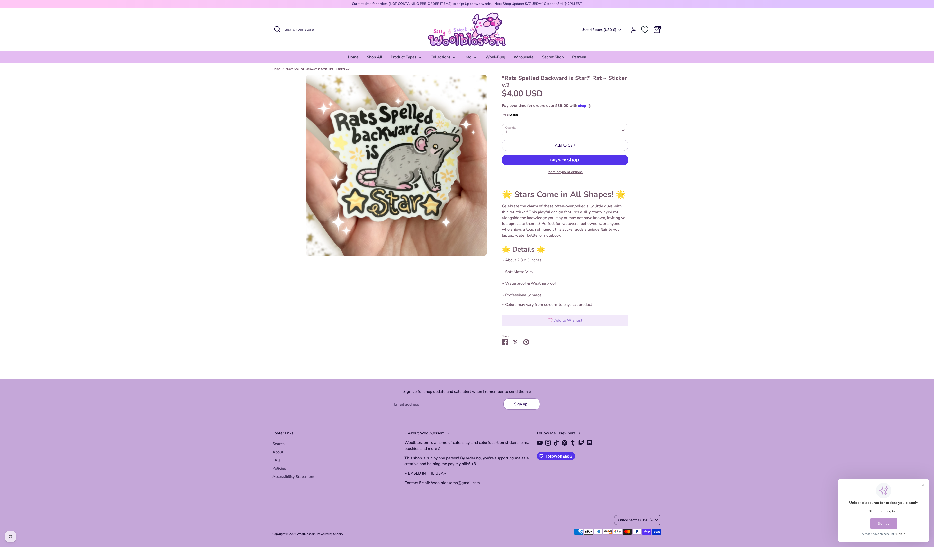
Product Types (404, 57)
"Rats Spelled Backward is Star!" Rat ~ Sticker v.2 (318, 69)
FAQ (276, 460)
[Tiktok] (556, 443)
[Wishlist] (644, 29)
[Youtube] (540, 443)
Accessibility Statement (293, 476)
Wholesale (524, 57)
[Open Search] (277, 29)
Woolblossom (306, 534)
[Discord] (589, 443)
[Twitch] (581, 443)
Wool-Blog (495, 57)
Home (353, 57)
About (277, 452)
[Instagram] (548, 443)
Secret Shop (553, 57)
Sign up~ (522, 404)
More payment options (565, 172)
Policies (279, 468)
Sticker (513, 115)
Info (468, 57)
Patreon (579, 57)
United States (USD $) (598, 29)
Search (278, 444)
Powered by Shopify (330, 534)
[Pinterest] (564, 443)
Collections (441, 57)
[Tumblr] (573, 443)
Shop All (374, 57)
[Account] (634, 30)
